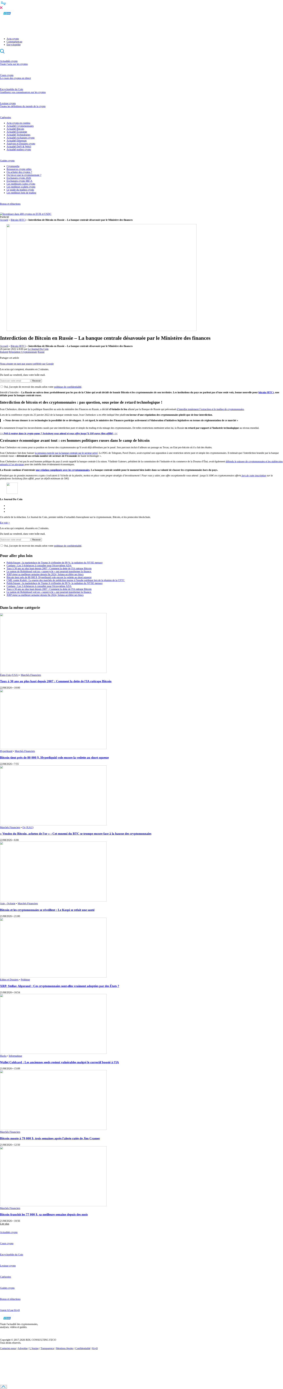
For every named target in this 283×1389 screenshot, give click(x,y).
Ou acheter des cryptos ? (19, 172)
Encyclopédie (14, 44)
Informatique (15, 1055)
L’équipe (34, 1348)
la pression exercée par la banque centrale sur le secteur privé (66, 453)
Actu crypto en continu (18, 123)
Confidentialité (82, 1348)
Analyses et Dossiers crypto (21, 143)
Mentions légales (64, 1348)
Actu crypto (13, 38)
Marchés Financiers (31, 675)
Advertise (23, 1348)
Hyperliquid (6, 751)
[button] (141, 4)
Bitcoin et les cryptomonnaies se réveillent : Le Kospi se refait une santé (47, 910)
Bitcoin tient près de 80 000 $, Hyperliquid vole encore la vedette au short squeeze (49, 577)
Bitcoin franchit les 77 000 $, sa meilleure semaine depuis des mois (44, 1214)
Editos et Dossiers (9, 979)
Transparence (47, 1348)
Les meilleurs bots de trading (21, 192)
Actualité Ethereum (17, 140)
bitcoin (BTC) (266, 392)
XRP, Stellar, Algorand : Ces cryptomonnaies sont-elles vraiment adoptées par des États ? (59, 986)
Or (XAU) (27, 827)
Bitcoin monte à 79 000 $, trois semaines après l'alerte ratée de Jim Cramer (50, 1138)
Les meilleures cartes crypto (21, 183)
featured (4, 352)
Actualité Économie (17, 131)
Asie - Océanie (7, 903)
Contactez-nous (8, 1348)
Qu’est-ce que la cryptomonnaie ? (24, 175)
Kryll (95, 1348)
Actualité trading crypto (19, 149)
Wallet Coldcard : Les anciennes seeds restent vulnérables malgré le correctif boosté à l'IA (59, 1062)
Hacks (3, 1055)
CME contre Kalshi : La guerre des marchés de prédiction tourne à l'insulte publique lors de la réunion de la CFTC (66, 580)
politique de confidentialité (67, 386)
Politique (25, 979)
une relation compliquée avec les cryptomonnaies (63, 470)
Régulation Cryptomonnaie (23, 352)
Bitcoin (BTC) (18, 219)
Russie (41, 352)
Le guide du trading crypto (20, 189)
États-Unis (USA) (9, 675)
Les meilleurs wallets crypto (21, 186)
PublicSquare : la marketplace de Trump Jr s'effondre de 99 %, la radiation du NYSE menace (55, 562)
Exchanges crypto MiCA (19, 181)
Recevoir (36, 381)
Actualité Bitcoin (15, 128)
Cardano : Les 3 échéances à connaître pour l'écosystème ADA (39, 565)
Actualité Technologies (18, 134)
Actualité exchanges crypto (21, 137)
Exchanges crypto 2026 (19, 178)
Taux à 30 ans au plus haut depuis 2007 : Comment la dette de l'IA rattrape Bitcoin (49, 568)
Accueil (4, 219)
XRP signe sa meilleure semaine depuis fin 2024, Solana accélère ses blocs (45, 574)
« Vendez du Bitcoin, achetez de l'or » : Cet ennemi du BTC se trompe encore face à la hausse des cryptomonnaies (75, 833)
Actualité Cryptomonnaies (20, 126)
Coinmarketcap (14, 41)
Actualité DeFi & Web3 (19, 146)
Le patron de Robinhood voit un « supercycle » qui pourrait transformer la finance (49, 571)
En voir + (5, 522)
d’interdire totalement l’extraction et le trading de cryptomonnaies (210, 409)
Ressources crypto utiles (19, 169)
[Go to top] (3, 1387)
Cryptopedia (13, 166)
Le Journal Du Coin (38, 349)
